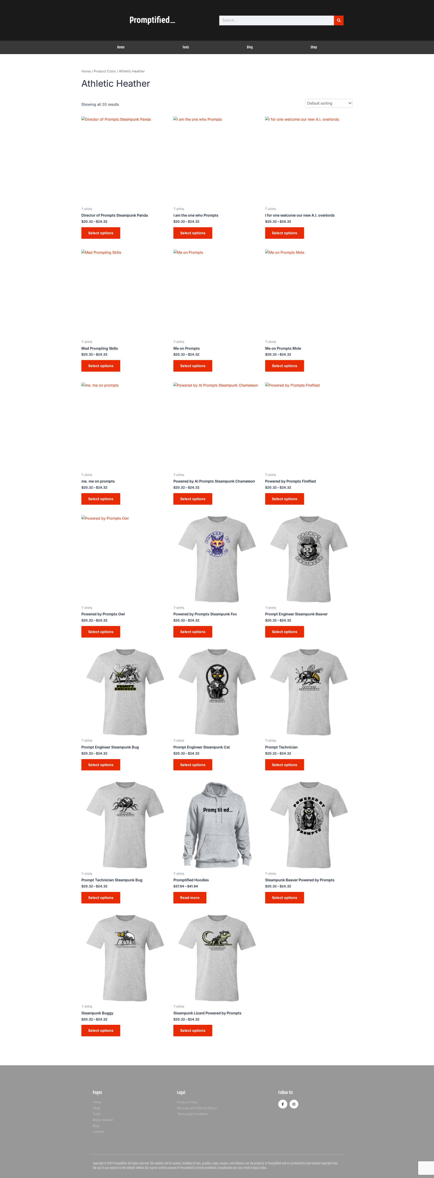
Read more (190, 897)
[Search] (339, 20)
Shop (314, 47)
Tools (185, 47)
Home (121, 47)
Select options (100, 233)
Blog (250, 47)
